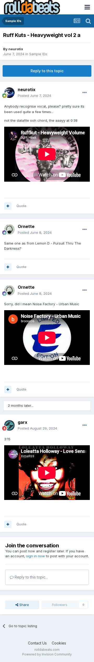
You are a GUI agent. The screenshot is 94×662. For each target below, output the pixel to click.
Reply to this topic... (31, 577)
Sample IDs (38, 54)
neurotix (15, 49)
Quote (21, 206)
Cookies (59, 643)
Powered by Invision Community (47, 654)
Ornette (26, 226)
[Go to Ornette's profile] (9, 229)
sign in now (35, 556)
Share (23, 605)
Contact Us (37, 643)
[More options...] (84, 93)
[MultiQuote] (7, 206)
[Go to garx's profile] (9, 425)
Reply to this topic (47, 71)
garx (22, 422)
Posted (34, 95)
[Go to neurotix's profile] (9, 92)
